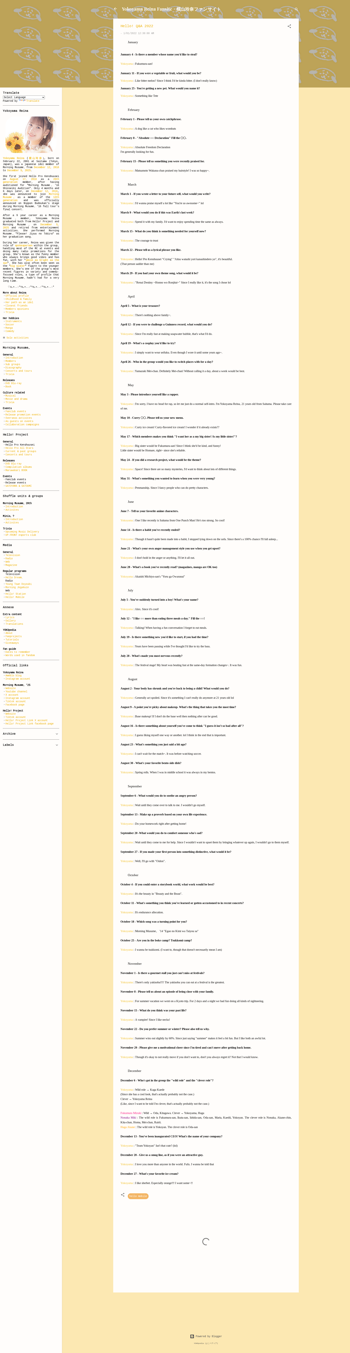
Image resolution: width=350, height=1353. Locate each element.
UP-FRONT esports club (20, 535)
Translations (14, 624)
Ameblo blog (13, 675)
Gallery (10, 620)
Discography (13, 367)
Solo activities (17, 337)
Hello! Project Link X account (26, 720)
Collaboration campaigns (22, 424)
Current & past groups (20, 451)
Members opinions (17, 309)
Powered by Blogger (208, 1336)
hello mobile (138, 1196)
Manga (9, 327)
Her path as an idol (19, 302)
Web (7, 561)
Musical (10, 395)
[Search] (296, 9)
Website (10, 688)
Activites (12, 509)
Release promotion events (22, 414)
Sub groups (12, 364)
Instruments (13, 321)
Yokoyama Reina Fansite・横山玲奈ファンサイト (171, 9)
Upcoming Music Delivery (22, 531)
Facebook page (14, 704)
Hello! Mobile (14, 597)
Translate (32, 101)
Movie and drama (16, 399)
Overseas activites (18, 418)
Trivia (9, 312)
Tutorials (12, 639)
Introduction (14, 357)
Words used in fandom (20, 655)
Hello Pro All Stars (19, 448)
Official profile (17, 295)
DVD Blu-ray (13, 383)
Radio (9, 558)
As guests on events (19, 421)
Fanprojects (13, 636)
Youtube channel (16, 691)
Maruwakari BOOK (16, 470)
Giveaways (12, 642)
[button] (289, 27)
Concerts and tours (18, 371)
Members (10, 361)
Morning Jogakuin (17, 587)
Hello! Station (15, 593)
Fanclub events (15, 411)
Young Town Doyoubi (18, 584)
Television (12, 555)
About (9, 633)
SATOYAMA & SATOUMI (18, 486)
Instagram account (17, 678)
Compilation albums (18, 467)
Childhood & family (18, 299)
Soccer (9, 324)
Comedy (9, 331)
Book (8, 386)
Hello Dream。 (14, 577)
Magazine (11, 565)
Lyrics (9, 617)
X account (12, 694)
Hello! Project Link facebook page (29, 723)
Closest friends (16, 305)
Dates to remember (17, 652)
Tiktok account (15, 701)
